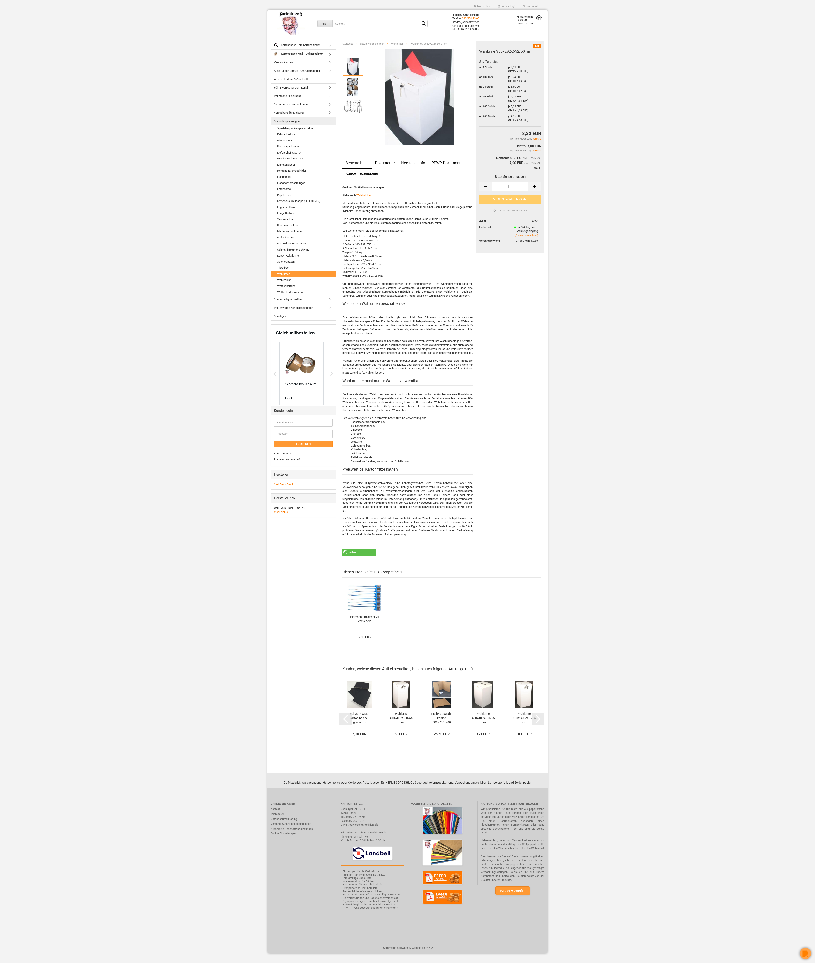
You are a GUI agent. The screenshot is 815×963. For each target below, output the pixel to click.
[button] (359, 552)
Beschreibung (357, 163)
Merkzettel (531, 6)
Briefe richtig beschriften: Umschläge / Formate (371, 894)
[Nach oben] (11, 957)
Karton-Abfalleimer (288, 255)
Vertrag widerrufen (512, 890)
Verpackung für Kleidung (289, 112)
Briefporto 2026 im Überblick (360, 888)
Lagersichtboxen (287, 207)
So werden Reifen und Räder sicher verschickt (370, 898)
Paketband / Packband (287, 95)
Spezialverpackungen (287, 121)
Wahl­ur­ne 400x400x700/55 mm (483, 718)
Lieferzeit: (485, 227)
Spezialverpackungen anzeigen (295, 128)
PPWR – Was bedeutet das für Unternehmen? (370, 907)
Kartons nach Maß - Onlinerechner (301, 53)
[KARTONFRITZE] (291, 23)
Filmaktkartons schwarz (291, 243)
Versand (537, 150)
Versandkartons (283, 62)
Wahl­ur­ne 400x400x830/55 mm (401, 718)
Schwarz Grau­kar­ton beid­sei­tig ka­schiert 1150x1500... (359, 718)
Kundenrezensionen (362, 173)
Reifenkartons (285, 237)
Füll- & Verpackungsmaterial (291, 87)
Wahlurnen (283, 273)
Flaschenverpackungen (291, 183)
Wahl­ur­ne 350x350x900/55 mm (524, 718)
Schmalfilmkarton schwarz (293, 249)
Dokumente (385, 163)
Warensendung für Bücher (358, 881)
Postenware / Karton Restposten (293, 307)
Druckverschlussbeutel (291, 158)
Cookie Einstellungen (283, 833)
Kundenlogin (508, 6)
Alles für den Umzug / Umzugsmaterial (297, 70)
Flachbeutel (284, 176)
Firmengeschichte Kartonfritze (361, 871)
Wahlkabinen (364, 195)
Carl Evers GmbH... (285, 484)
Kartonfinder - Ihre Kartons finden (300, 45)
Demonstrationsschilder (291, 170)
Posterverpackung (288, 225)
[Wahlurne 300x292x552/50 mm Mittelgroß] (419, 96)
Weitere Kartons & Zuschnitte (291, 79)
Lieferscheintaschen (289, 152)
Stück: (537, 168)
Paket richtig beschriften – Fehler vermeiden (369, 904)
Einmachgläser (286, 164)
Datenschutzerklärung (284, 819)
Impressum (277, 813)
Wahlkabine (284, 280)
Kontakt (275, 809)
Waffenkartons (286, 286)
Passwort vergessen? (287, 459)
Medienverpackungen (290, 231)
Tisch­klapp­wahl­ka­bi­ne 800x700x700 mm (441, 718)
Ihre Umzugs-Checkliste (357, 878)
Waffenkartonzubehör (290, 292)
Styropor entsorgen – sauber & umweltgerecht (370, 901)
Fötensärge (284, 188)
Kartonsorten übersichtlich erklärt (363, 884)
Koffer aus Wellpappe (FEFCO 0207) (298, 201)
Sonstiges (280, 316)
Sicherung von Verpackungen (291, 104)
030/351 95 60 (470, 18)
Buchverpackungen (288, 146)
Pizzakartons (285, 140)
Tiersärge (283, 267)
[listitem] (300, 373)
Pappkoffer (284, 195)
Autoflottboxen (286, 261)
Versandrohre (285, 219)
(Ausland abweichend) (526, 235)
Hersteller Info (413, 163)
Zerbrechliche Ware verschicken (362, 891)
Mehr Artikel (281, 511)
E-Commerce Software (394, 947)
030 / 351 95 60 (355, 816)
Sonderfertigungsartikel (288, 299)
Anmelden (303, 444)
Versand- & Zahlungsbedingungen (291, 823)
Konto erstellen (283, 453)
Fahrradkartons (286, 134)
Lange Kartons (286, 213)
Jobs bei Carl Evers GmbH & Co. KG (364, 874)
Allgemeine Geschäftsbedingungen (292, 828)
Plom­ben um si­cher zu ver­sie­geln (364, 619)
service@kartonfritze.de (363, 824)
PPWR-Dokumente (447, 163)
